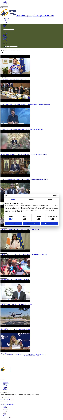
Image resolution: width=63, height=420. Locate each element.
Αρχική (4, 31)
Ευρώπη (4, 38)
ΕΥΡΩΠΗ (5, 387)
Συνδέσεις (5, 408)
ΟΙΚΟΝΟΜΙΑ (6, 383)
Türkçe (6, 20)
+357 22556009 (3, 399)
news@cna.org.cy (10, 404)
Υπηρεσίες (5, 2)
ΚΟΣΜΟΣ (5, 388)
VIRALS (5, 389)
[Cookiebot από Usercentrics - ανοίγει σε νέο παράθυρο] (52, 196)
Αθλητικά (5, 40)
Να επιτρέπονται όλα (49, 223)
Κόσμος (4, 39)
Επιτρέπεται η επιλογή (31, 223)
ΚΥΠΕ (4, 1)
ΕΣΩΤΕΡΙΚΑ (5, 385)
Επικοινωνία (5, 4)
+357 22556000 (3, 404)
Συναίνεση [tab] (13, 199)
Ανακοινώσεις (5, 3)
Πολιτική (5, 33)
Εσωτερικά (5, 37)
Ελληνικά (7, 18)
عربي (6, 21)
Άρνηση (13, 223)
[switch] (24, 219)
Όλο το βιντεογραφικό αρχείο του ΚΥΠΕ (32, 355)
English (6, 19)
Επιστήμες (5, 43)
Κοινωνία (5, 36)
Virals (4, 41)
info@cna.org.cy (10, 399)
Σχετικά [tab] (50, 199)
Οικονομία (5, 34)
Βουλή (4, 35)
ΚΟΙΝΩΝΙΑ (5, 384)
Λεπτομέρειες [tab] (31, 199)
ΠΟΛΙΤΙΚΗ (5, 382)
